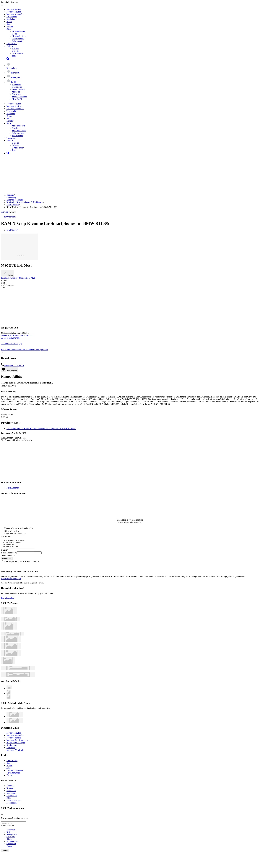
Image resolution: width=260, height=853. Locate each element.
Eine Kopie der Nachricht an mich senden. (22, 561)
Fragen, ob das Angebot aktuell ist (18, 528)
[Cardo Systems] (11, 655)
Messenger (23, 278)
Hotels (14, 34)
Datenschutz (11, 795)
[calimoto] (11, 648)
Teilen (10, 275)
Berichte (9, 832)
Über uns (10, 786)
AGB (8, 798)
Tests (14, 56)
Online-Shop (11, 844)
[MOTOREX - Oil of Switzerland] (9, 613)
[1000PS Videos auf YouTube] (9, 688)
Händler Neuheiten (14, 770)
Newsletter (11, 790)
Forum (9, 775)
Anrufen (4, 212)
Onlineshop (11, 197)
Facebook (5, 278)
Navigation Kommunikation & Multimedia (24, 202)
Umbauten (10, 747)
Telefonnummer (8, 555)
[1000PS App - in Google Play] (14, 722)
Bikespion (16, 94)
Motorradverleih (12, 841)
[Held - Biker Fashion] (9, 629)
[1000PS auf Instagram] (8, 698)
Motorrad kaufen (13, 9)
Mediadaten (11, 803)
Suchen (5, 850)
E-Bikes (15, 48)
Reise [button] (8, 29)
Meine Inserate (18, 89)
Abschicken (6, 559)
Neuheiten (10, 19)
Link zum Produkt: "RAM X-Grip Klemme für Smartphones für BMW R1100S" (41, 428)
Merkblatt (16, 92)
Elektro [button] (9, 46)
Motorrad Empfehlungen (17, 740)
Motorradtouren (18, 31)
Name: (4, 550)
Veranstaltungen (13, 773)
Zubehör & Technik (14, 200)
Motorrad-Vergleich (14, 750)
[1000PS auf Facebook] (8, 693)
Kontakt (9, 788)
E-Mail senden (11, 371)
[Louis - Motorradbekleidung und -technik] (8, 663)
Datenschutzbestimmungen (11, 579)
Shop (8, 24)
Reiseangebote (18, 38)
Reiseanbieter (17, 41)
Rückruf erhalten (11, 531)
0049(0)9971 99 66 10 (14, 365)
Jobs (8, 768)
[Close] (2, 814)
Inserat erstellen (7, 598)
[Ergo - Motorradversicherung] (18, 669)
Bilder (9, 21)
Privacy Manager (13, 800)
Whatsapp (14, 278)
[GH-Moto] (12, 635)
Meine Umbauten (19, 97)
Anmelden (16, 84)
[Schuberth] (11, 641)
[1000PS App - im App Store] (14, 716)
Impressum (11, 793)
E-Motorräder (18, 53)
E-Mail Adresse (8, 553)
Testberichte (11, 16)
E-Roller (15, 51)
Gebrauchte (10, 837)
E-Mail (12, 212)
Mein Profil (17, 99)
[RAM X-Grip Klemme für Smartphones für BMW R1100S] (19, 260)
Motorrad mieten (19, 36)
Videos (9, 765)
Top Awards (11, 43)
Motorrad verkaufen (15, 14)
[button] (7, 59)
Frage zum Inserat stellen (15, 534)
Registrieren (17, 87)
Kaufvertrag (11, 745)
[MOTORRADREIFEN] (10, 620)
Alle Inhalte (11, 830)
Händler (9, 26)
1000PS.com (11, 760)
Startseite (10, 195)
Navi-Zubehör (12, 205)
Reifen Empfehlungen (15, 742)
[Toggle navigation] (2, 5)
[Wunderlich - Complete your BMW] (18, 676)
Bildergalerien (11, 834)
